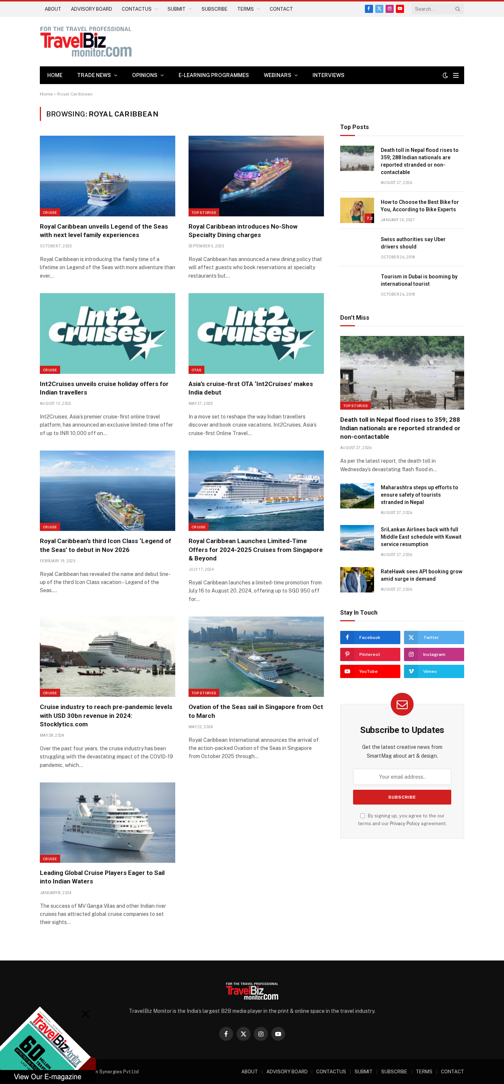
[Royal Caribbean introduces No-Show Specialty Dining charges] (256, 176)
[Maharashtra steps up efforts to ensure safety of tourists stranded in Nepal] (357, 495)
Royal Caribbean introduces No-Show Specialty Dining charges (243, 231)
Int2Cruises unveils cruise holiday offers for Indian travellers (104, 388)
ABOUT (53, 9)
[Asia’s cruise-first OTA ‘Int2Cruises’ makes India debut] (256, 333)
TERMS (245, 9)
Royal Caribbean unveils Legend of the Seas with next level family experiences (104, 231)
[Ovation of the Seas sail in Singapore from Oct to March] (256, 656)
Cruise (50, 212)
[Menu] (456, 75)
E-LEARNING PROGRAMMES (214, 75)
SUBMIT (177, 9)
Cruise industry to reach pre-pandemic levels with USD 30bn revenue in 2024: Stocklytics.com (106, 715)
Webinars (277, 75)
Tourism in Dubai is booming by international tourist (419, 280)
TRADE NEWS (94, 75)
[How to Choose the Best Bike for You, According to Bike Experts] (357, 210)
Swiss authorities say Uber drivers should (413, 243)
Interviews (329, 75)
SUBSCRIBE (214, 9)
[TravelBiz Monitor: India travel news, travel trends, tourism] (86, 41)
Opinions (145, 75)
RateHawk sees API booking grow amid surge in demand (421, 575)
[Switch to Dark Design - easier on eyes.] (445, 75)
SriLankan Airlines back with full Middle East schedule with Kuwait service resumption (421, 537)
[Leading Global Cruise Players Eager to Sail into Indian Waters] (107, 822)
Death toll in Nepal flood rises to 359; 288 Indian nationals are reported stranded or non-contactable (420, 161)
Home (54, 75)
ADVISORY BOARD (91, 9)
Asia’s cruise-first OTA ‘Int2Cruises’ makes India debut (251, 388)
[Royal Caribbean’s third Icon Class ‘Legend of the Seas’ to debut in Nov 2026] (107, 491)
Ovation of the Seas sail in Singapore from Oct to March (256, 711)
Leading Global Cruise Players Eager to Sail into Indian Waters (102, 877)
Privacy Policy (405, 823)
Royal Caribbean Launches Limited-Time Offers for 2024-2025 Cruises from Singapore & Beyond (256, 549)
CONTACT (281, 9)
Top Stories (203, 212)
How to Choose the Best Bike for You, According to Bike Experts (420, 205)
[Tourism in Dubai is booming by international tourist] (357, 285)
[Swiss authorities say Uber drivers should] (357, 247)
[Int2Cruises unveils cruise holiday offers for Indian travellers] (107, 333)
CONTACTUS (137, 9)
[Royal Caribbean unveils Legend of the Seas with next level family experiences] (107, 176)
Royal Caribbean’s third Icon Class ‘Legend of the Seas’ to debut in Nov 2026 (105, 545)
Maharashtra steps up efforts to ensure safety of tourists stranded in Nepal (419, 494)
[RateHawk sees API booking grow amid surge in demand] (357, 580)
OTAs (196, 370)
